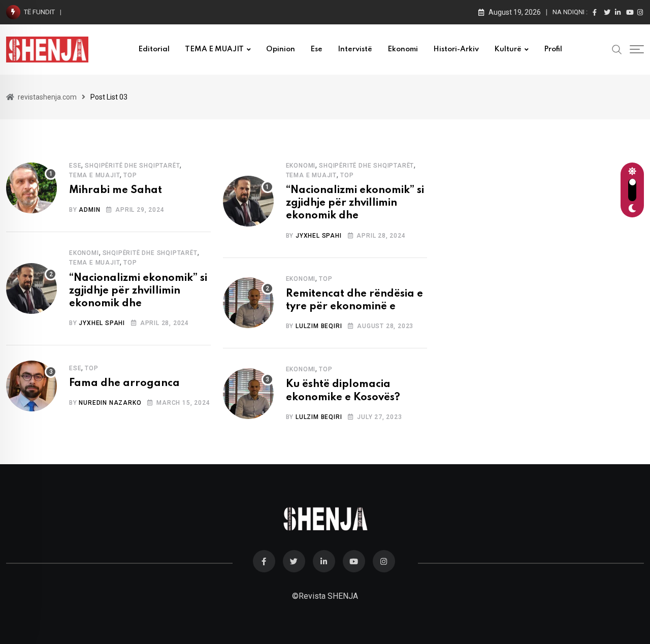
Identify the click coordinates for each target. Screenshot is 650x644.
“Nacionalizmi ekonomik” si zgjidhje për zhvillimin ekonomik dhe (138, 291)
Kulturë (508, 49)
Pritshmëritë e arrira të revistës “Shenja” (133, 12)
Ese (316, 49)
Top (130, 175)
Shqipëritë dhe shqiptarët (132, 166)
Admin (89, 209)
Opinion (280, 49)
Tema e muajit (94, 175)
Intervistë (355, 49)
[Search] (617, 49)
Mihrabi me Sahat (115, 190)
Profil (553, 49)
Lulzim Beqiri (319, 326)
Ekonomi (402, 49)
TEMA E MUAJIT (214, 49)
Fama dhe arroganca (124, 383)
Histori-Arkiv (456, 49)
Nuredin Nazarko (110, 402)
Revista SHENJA (328, 596)
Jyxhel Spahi (102, 323)
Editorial (154, 49)
